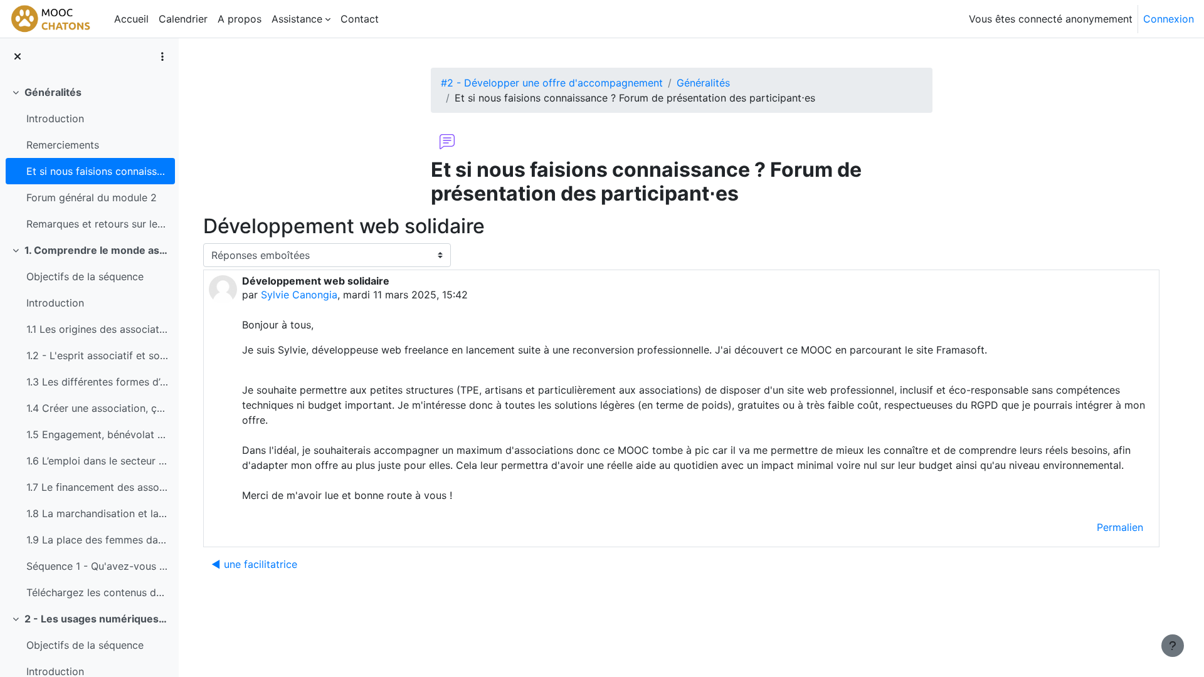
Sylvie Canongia (299, 294)
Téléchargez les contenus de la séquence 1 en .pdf (97, 592)
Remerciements (62, 145)
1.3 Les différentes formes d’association (97, 381)
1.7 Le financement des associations (97, 487)
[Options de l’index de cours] (162, 56)
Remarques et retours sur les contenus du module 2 (97, 224)
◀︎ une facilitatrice (254, 564)
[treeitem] (89, 158)
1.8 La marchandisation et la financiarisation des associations (97, 513)
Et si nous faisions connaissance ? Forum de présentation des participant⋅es (97, 171)
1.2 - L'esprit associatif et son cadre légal (97, 355)
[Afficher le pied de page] (1172, 645)
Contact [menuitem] (360, 19)
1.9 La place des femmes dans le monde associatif (97, 539)
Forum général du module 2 (91, 197)
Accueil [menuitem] (131, 19)
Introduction (55, 118)
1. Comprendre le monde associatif (96, 250)
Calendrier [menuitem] (183, 19)
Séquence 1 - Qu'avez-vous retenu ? (97, 566)
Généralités (53, 92)
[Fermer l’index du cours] (17, 56)
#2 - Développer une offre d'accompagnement (552, 82)
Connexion (1168, 19)
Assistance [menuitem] (297, 19)
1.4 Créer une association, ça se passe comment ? (97, 408)
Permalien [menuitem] (1120, 527)
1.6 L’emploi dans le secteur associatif (97, 460)
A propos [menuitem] (239, 19)
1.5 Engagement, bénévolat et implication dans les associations (97, 434)
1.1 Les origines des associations (97, 329)
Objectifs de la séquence (85, 276)
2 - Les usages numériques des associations (96, 618)
